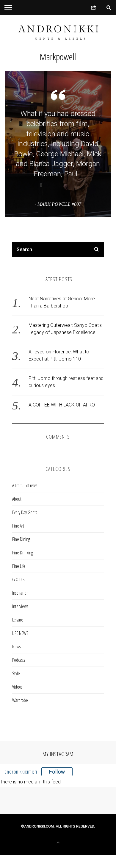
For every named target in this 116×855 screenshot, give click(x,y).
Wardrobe (20, 700)
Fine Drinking (22, 552)
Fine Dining (21, 539)
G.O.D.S (18, 579)
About (16, 499)
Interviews (20, 606)
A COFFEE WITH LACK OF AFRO (62, 405)
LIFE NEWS (20, 633)
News (16, 646)
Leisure (17, 619)
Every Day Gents (24, 512)
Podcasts (18, 660)
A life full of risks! (24, 485)
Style (16, 673)
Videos (17, 687)
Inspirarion (20, 593)
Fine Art (18, 525)
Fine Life (18, 566)
